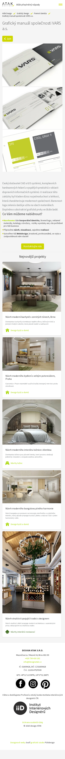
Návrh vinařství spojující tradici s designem (27, 618)
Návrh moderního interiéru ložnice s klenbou (28, 449)
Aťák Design (7, 13)
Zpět (9, 38)
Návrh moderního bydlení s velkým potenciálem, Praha (30, 377)
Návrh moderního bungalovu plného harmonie (29, 508)
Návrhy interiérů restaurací (23, 631)
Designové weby (18, 742)
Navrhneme (9, 220)
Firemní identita (40, 13)
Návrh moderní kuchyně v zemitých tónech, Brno (30, 316)
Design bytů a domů (20, 330)
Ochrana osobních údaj (32, 722)
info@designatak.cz (33, 661)
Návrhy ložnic (17, 463)
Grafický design (23, 13)
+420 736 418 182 (32, 658)
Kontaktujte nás (32, 246)
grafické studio (37, 742)
